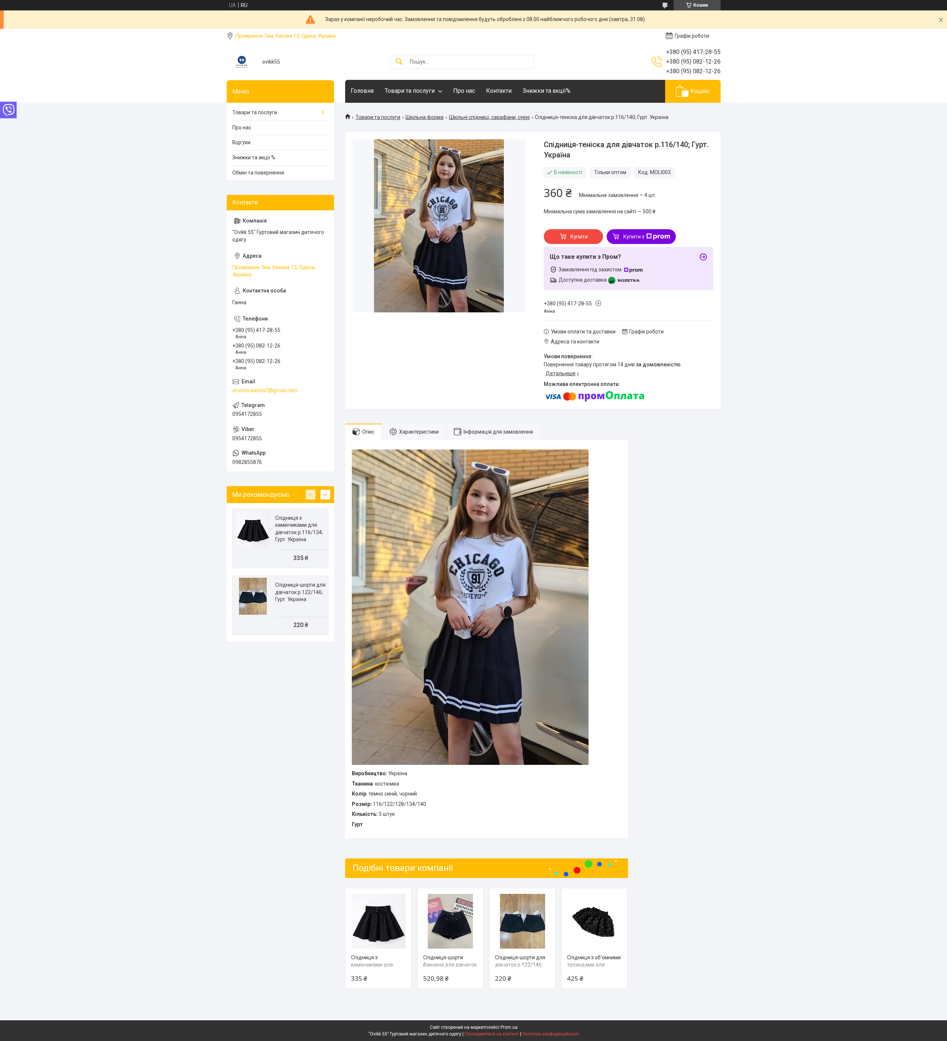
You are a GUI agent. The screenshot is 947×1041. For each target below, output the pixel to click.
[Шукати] (399, 62)
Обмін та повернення (258, 173)
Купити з (633, 237)
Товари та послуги (410, 90)
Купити (579, 237)
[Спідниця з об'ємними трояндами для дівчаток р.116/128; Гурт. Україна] (594, 921)
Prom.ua (509, 1027)
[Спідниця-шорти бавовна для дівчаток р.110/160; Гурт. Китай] (450, 921)
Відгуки (241, 142)
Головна (362, 90)
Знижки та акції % (253, 157)
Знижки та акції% (546, 90)
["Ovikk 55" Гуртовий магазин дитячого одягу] (242, 62)
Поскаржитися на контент (492, 1034)
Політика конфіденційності (550, 1034)
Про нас (464, 90)
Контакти (499, 90)
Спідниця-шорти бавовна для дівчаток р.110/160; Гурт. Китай (450, 964)
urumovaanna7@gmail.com (264, 390)
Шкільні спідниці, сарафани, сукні (489, 117)
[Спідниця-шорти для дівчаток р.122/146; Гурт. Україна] (522, 921)
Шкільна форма (424, 117)
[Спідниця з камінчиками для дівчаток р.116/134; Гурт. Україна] (378, 921)
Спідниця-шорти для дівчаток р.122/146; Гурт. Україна (520, 964)
